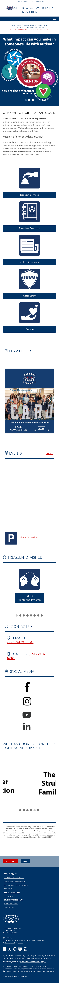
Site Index (8, 896)
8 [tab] (42, 615)
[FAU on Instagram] (20, 949)
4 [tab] (27, 615)
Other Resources (29, 262)
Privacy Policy (10, 874)
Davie (28, 940)
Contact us (9, 907)
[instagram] (29, 704)
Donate (30, 329)
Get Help (8, 889)
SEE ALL (49, 454)
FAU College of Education (35, 25)
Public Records (11, 904)
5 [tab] (31, 615)
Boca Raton (7, 940)
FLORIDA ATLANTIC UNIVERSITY (29, 2)
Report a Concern (12, 892)
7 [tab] (38, 615)
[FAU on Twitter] (9, 949)
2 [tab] (29, 100)
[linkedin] (29, 725)
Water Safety (29, 295)
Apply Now (10, 861)
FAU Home (16, 25)
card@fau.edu (20, 642)
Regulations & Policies (14, 878)
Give (25, 861)
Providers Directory (29, 228)
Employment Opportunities (16, 885)
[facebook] (29, 690)
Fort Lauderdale (38, 940)
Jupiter (20, 943)
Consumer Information (14, 881)
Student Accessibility (13, 900)
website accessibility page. (33, 961)
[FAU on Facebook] (4, 949)
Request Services (29, 195)
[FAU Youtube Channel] (25, 949)
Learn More (29, 93)
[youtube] (29, 714)
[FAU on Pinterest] (14, 949)
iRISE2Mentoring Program (30, 598)
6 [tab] (34, 615)
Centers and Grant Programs (30, 27)
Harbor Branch (10, 943)
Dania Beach (18, 940)
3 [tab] (33, 100)
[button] (49, 18)
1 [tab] (26, 100)
